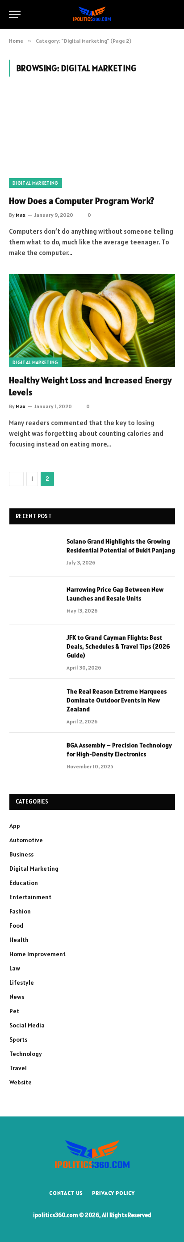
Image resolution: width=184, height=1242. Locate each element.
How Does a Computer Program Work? (81, 201)
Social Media (27, 1025)
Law (14, 968)
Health (19, 940)
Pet (14, 1011)
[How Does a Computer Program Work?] (92, 140)
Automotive (26, 840)
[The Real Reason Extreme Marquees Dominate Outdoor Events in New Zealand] (34, 703)
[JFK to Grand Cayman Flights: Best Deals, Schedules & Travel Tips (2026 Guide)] (34, 649)
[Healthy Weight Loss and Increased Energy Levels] (92, 320)
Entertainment (30, 897)
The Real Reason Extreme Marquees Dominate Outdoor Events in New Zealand (117, 700)
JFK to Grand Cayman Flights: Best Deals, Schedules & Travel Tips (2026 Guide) (118, 646)
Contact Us (66, 1192)
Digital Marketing (36, 183)
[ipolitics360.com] (92, 14)
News (16, 997)
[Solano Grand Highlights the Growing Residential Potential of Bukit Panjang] (34, 553)
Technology (25, 1054)
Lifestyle (21, 982)
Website (20, 1082)
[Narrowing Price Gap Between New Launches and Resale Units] (34, 601)
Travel (18, 1068)
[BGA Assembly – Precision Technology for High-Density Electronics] (34, 757)
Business (21, 854)
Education (23, 883)
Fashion (20, 911)
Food (16, 925)
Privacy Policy (113, 1192)
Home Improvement (37, 954)
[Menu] (15, 14)
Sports (18, 1039)
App (14, 826)
